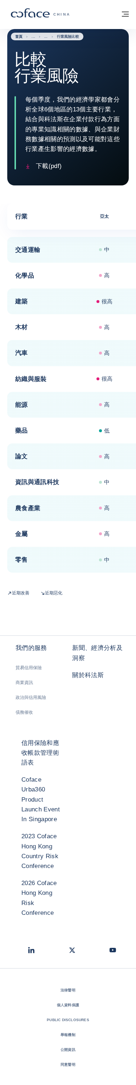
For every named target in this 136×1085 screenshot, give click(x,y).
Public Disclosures (68, 1020)
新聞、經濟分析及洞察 (97, 652)
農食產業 (27, 508)
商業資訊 (24, 682)
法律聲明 (68, 990)
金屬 (21, 534)
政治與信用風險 (31, 697)
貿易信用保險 (29, 667)
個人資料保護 (68, 1005)
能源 (21, 404)
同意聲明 (68, 1064)
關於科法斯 (88, 675)
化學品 (24, 275)
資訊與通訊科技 (37, 482)
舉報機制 (68, 1035)
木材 (21, 327)
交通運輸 (27, 249)
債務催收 (24, 712)
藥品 (21, 430)
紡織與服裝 (31, 379)
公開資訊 (68, 1050)
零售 (21, 559)
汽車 (21, 352)
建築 (21, 301)
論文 (21, 456)
